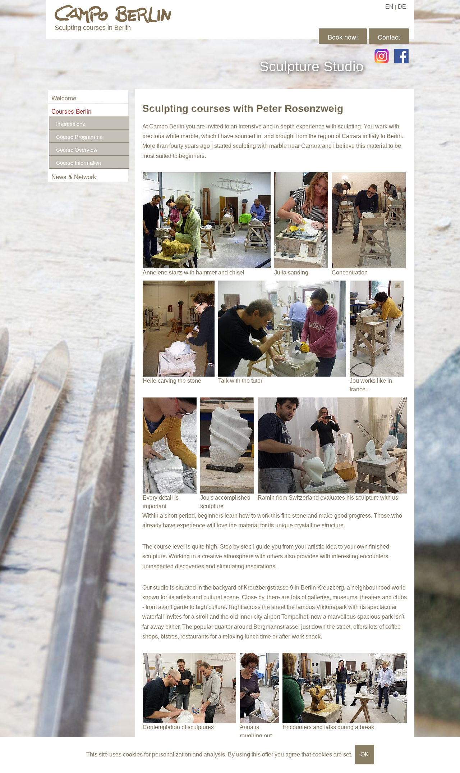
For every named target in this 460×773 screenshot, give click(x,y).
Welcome (63, 97)
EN (389, 7)
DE (402, 7)
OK (364, 754)
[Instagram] (381, 56)
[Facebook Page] (401, 56)
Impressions (70, 123)
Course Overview (76, 149)
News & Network (73, 176)
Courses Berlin (71, 110)
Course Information (78, 162)
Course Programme (79, 136)
